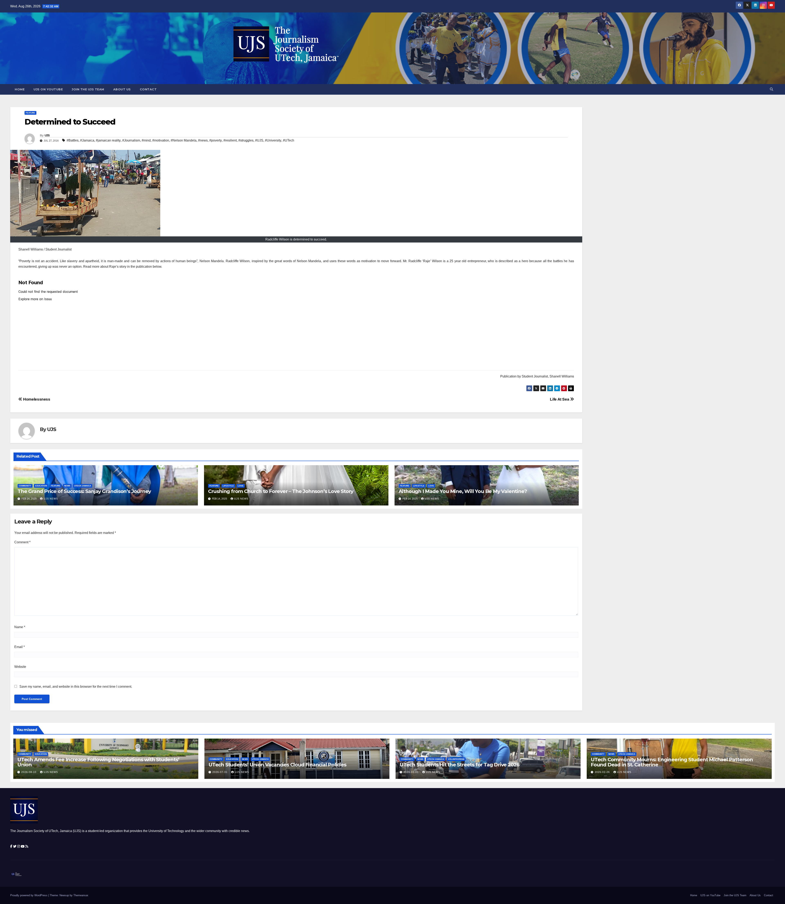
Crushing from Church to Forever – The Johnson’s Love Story (280, 491)
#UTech (288, 140)
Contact (148, 89)
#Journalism (131, 140)
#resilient (230, 140)
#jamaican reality (108, 140)
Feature (30, 113)
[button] (771, 89)
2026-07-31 (220, 772)
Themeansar (80, 895)
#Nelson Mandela (183, 140)
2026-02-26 (603, 772)
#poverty (215, 140)
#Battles (72, 140)
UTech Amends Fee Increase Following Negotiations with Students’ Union (98, 762)
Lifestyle (228, 486)
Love (240, 486)
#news (203, 140)
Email (19, 647)
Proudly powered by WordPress (29, 895)
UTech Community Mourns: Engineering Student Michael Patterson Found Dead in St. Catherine (672, 762)
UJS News (51, 498)
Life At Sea (560, 399)
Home (20, 89)
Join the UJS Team (88, 89)
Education (41, 486)
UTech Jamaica (82, 486)
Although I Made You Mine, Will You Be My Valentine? (463, 491)
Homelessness (36, 399)
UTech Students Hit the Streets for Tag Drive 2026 (459, 765)
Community (25, 486)
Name (19, 627)
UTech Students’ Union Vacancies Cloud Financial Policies (277, 765)
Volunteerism (456, 759)
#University (273, 140)
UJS (47, 135)
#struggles (245, 140)
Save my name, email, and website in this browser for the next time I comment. (75, 686)
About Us (122, 89)
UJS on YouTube (48, 89)
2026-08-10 (29, 772)
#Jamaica (87, 140)
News (67, 486)
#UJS (259, 140)
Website (20, 666)
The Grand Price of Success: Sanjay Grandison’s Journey (84, 491)
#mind (146, 140)
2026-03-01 (411, 772)
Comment (22, 542)
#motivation (160, 140)
